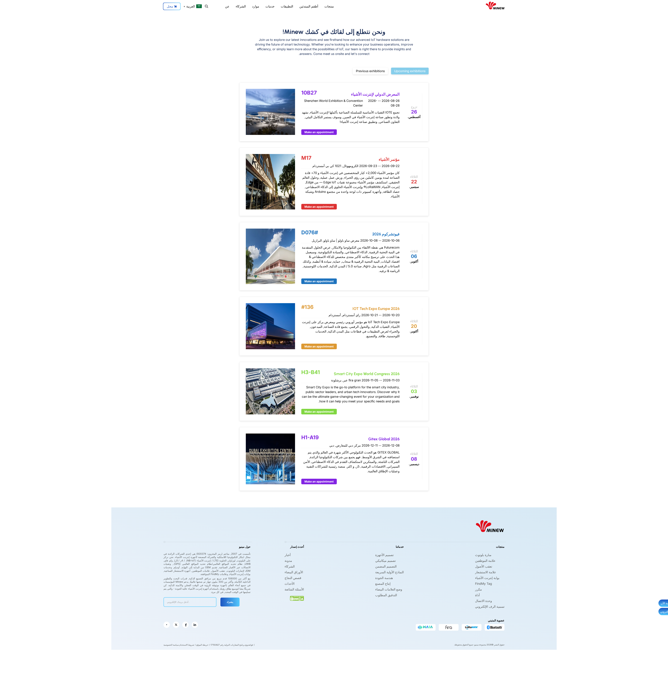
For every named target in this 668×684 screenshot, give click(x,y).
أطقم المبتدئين (308, 6)
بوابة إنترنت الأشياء (487, 578)
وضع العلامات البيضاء (388, 589)
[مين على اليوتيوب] (166, 624)
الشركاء (241, 6)
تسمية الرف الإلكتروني (489, 606)
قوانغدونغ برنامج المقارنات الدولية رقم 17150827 (231, 644)
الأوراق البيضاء (294, 572)
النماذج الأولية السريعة (389, 572)
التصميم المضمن (386, 566)
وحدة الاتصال (483, 601)
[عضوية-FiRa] (449, 627)
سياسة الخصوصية (171, 644)
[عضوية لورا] (472, 627)
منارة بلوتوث (483, 555)
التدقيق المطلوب (386, 595)
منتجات (329, 6)
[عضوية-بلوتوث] (494, 627)
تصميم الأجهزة (384, 555)
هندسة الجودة (384, 578)
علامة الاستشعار (485, 572)
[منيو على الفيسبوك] (185, 624)
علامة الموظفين (485, 560)
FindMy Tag (483, 583)
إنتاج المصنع (383, 583)
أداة (477, 595)
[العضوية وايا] (426, 627)
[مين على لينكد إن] (195, 624)
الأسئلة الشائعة (294, 589)
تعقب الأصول (483, 566)
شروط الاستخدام (186, 644)
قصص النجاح (293, 578)
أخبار (288, 555)
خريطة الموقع (202, 644)
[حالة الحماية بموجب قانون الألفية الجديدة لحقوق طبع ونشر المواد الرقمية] (297, 598)
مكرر (478, 589)
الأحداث (290, 583)
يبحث (206, 6)
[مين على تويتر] (176, 624)
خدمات (270, 6)
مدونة (288, 560)
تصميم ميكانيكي (385, 560)
